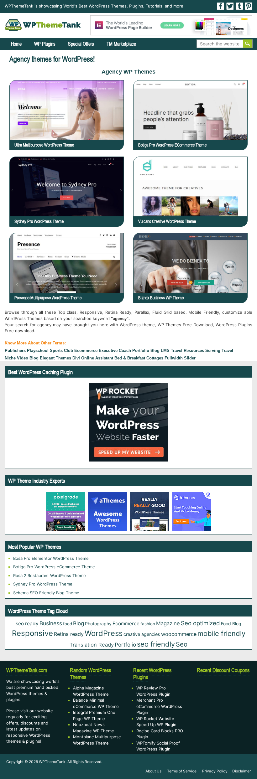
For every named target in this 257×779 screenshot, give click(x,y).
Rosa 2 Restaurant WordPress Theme (49, 575)
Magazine (168, 623)
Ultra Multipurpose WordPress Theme (44, 145)
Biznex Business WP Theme (161, 298)
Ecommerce (85, 350)
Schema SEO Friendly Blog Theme (46, 592)
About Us (153, 771)
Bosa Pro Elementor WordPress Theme (51, 558)
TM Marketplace (121, 43)
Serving (212, 350)
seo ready (27, 624)
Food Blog (231, 623)
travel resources (187, 350)
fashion (147, 623)
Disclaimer (241, 771)
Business (50, 623)
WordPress (104, 633)
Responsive (32, 633)
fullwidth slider (180, 358)
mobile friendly (221, 633)
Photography (98, 623)
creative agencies (141, 634)
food (67, 623)
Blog (78, 623)
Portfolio (125, 645)
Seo (181, 644)
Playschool (38, 350)
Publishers (15, 350)
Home (16, 43)
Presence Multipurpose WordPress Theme (47, 298)
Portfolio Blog (146, 350)
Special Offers (81, 43)
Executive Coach (115, 350)
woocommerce (179, 634)
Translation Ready (92, 645)
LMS (165, 350)
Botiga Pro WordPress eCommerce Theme (172, 145)
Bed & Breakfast (129, 358)
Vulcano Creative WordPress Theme (167, 221)
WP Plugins (44, 43)
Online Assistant (97, 358)
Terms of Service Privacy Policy (197, 771)
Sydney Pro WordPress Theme (39, 221)
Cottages (154, 358)
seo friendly (156, 644)
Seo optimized (200, 623)
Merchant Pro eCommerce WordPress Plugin (159, 706)
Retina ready (69, 634)
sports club (61, 350)
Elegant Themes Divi (60, 358)
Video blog (28, 358)
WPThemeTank (52, 761)
